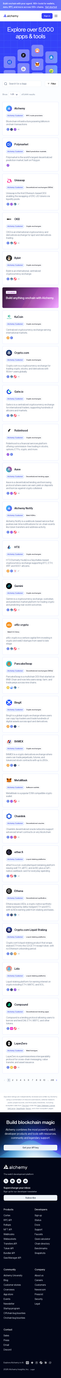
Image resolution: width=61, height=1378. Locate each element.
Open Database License (46, 1105)
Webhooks (9, 1234)
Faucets (39, 1234)
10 (44, 1080)
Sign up (38, 1215)
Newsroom (40, 1289)
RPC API (8, 1220)
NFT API (8, 1229)
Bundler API (9, 1253)
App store (8, 1294)
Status (38, 1220)
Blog (6, 1280)
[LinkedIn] (12, 1181)
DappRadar (20, 1108)
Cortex (7, 1215)
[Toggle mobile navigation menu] (55, 15)
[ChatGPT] (27, 1362)
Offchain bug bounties (14, 1313)
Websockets (10, 1239)
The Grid (25, 1105)
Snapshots (40, 1253)
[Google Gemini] (32, 1362)
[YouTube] (19, 1181)
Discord (7, 1349)
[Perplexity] (36, 1362)
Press (6, 1340)
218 (52, 1080)
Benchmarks (41, 1248)
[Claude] (45, 1362)
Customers (40, 1284)
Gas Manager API (12, 1257)
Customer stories (12, 1284)
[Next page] (56, 1080)
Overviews (9, 1289)
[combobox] (14, 94)
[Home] (11, 15)
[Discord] (25, 1181)
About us (39, 1275)
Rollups (7, 1224)
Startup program (12, 1308)
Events (7, 1299)
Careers (39, 1280)
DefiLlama (11, 1108)
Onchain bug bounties (14, 1317)
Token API (8, 1248)
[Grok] (50, 1362)
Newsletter (9, 1303)
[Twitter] (6, 1181)
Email (6, 1345)
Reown (28, 1108)
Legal (37, 1303)
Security (39, 1299)
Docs (37, 1224)
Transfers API (10, 1243)
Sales (6, 1335)
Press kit (39, 1294)
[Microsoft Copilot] (41, 1362)
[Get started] (30, 5)
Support (38, 1229)
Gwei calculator (42, 1239)
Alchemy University (13, 1275)
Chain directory (42, 1243)
